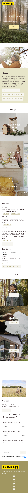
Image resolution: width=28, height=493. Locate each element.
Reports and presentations (12, 98)
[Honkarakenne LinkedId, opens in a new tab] (14, 484)
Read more (14, 295)
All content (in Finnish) (11, 266)
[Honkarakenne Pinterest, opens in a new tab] (14, 481)
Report (14, 26)
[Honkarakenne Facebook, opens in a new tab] (14, 476)
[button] (14, 211)
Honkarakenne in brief (11, 90)
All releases (7, 244)
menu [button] (25, 3)
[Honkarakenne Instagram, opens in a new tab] (14, 479)
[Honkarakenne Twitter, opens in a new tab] (14, 489)
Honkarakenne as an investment (13, 94)
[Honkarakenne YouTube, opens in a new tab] (14, 487)
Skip (22, 452)
